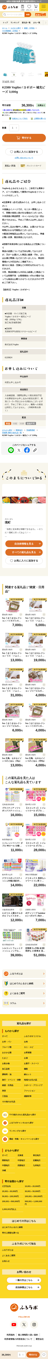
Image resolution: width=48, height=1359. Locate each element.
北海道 (20, 1155)
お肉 (26, 1042)
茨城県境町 (30, 430)
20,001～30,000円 (10, 1191)
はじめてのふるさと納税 (12, 1227)
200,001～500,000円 (11, 1201)
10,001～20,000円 (32, 1186)
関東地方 (19, 430)
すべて (5, 1036)
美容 (4, 1091)
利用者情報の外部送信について (18, 1339)
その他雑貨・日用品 (10, 31)
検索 (28, 15)
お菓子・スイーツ (31, 1063)
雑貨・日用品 (29, 28)
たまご (5, 1058)
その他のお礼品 (8, 1101)
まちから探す (7, 430)
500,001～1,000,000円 (33, 1202)
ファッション (29, 1091)
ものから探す (16, 28)
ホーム (4, 28)
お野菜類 (27, 1052)
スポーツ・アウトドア (33, 1085)
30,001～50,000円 (32, 1191)
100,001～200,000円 (33, 1196)
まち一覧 (36, 23)
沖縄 (4, 1170)
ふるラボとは (7, 1250)
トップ (5, 23)
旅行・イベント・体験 (11, 1080)
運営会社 (40, 1339)
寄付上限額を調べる (10, 1233)
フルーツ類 (6, 1047)
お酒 (26, 1058)
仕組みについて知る (20, 118)
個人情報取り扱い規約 (28, 1335)
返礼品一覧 (26, 23)
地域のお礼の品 (30, 1080)
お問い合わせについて (24, 158)
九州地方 (37, 1165)
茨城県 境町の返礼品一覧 (12, 433)
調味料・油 (6, 1074)
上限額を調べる (40, 118)
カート (36, 10)
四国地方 (21, 1165)
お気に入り (29, 10)
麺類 (26, 1069)
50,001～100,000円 (10, 1196)
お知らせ (6, 1261)
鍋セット (27, 1074)
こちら (38, 112)
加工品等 (6, 1069)
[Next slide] (45, 22)
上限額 (23, 10)
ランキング (15, 23)
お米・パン (6, 1042)
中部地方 (21, 1160)
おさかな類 (6, 1052)
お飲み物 (6, 1063)
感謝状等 (27, 1096)
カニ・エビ (28, 1047)
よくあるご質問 (8, 1255)
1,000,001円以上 (9, 1209)
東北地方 (37, 1155)
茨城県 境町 (8, 81)
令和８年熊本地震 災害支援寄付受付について (24, 1)
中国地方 (6, 1165)
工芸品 (5, 1096)
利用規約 (11, 1335)
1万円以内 (6, 1186)
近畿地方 (37, 1160)
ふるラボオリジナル (32, 1036)
